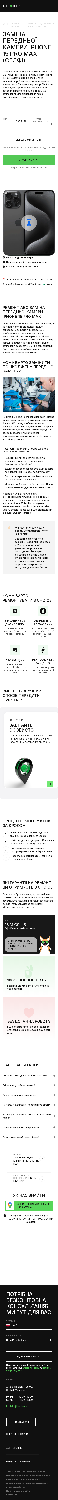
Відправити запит (29, 1356)
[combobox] (8, 1325)
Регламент (11, 1495)
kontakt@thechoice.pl (17, 1406)
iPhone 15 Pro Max (15, 25)
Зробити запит (29, 159)
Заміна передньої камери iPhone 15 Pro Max (41, 25)
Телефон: (10, 1321)
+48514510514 (21, 1422)
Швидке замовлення (29, 139)
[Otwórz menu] (51, 5)
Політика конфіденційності (19, 1491)
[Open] (50, 784)
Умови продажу (31, 1368)
